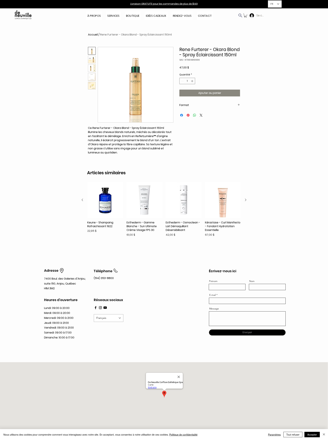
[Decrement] (182, 81)
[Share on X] (201, 115)
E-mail (212, 295)
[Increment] (192, 81)
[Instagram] (100, 308)
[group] (164, 209)
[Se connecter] (251, 15)
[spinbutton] (187, 81)
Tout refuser (292, 434)
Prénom (213, 281)
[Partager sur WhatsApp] (195, 115)
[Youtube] (105, 308)
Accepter (312, 434)
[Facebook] (96, 308)
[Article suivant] (246, 200)
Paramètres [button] (274, 434)
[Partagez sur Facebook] (182, 115)
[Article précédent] (82, 200)
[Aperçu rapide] (105, 200)
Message (214, 308)
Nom (252, 281)
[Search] (240, 15)
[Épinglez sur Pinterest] (188, 115)
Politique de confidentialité (183, 434)
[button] (94, 15)
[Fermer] (324, 434)
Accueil (93, 35)
